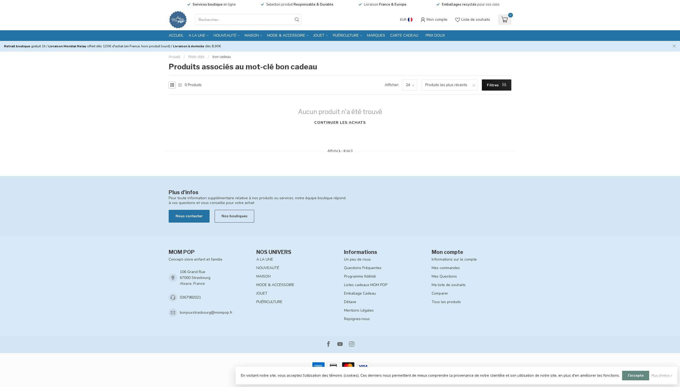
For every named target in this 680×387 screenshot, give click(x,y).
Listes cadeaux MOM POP (365, 284)
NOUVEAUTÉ (225, 35)
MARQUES (376, 35)
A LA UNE (197, 35)
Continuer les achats (340, 122)
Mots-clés (196, 56)
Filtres (493, 85)
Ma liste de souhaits (449, 284)
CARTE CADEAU (404, 35)
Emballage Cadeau (360, 293)
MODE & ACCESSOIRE (286, 35)
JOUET (319, 35)
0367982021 (190, 297)
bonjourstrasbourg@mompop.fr (206, 312)
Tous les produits (446, 301)
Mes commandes (446, 267)
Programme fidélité (360, 276)
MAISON (252, 35)
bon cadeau (221, 56)
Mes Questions (444, 276)
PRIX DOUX (435, 35)
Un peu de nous (357, 259)
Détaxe (350, 301)
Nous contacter (189, 216)
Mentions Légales (359, 310)
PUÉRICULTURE (346, 35)
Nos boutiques (234, 216)
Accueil (176, 35)
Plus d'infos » (662, 375)
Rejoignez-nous (357, 318)
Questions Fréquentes (362, 267)
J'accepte (636, 375)
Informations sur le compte (454, 259)
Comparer (440, 293)
